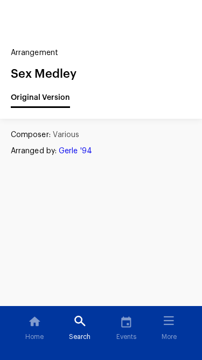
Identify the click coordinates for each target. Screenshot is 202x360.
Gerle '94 (75, 151)
